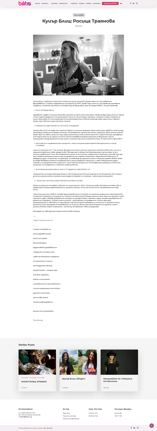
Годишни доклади (69, 416)
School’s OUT (93, 413)
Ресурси (81, 3)
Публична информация (71, 419)
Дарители (66, 413)
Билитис (45, 3)
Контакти (96, 3)
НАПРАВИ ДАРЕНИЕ (110, 3)
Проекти (54, 3)
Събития (74, 3)
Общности (63, 3)
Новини (88, 3)
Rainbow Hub (93, 416)
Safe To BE (118, 416)
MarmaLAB (49, 428)
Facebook (49, 220)
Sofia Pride (118, 413)
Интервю (79, 15)
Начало (37, 3)
